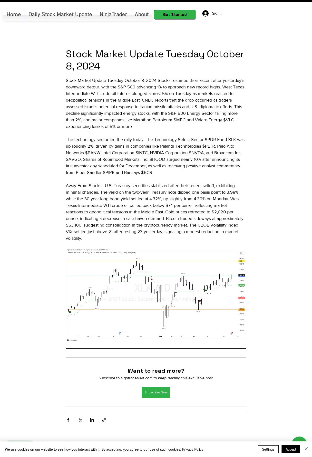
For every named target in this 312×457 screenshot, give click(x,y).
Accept (291, 449)
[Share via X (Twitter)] (80, 420)
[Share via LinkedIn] (92, 420)
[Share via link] (104, 420)
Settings (268, 449)
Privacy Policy (192, 449)
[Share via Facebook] (68, 420)
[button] (113, 15)
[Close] (306, 449)
